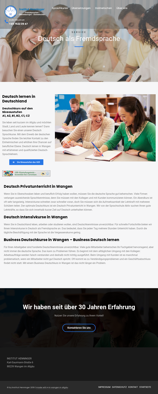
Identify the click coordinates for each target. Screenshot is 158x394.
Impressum (104, 387)
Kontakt (133, 387)
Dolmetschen (103, 8)
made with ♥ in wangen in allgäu (52, 387)
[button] (26, 162)
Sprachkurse (60, 9)
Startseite (145, 387)
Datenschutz (119, 387)
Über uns (121, 8)
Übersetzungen (81, 8)
